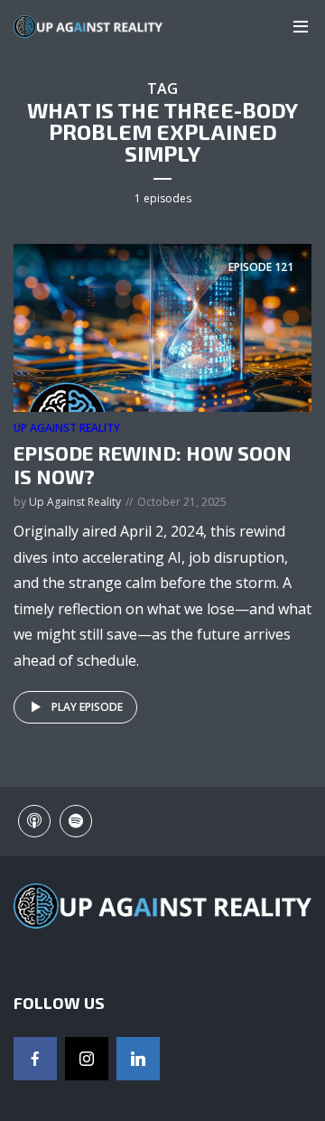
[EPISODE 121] (162, 326)
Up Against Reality (67, 427)
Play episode (87, 707)
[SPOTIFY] (76, 821)
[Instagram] (86, 1058)
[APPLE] (34, 821)
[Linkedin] (138, 1058)
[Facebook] (35, 1058)
